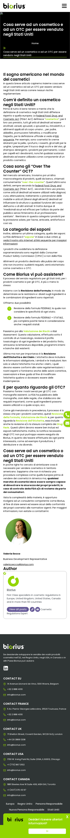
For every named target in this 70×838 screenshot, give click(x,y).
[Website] (32, 609)
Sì (47, 831)
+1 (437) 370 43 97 (9, 789)
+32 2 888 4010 (9, 689)
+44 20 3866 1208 (9, 739)
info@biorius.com (9, 694)
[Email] (37, 609)
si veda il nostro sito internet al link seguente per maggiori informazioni (35, 240)
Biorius (11, 590)
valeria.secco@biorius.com (18, 564)
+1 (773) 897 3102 (9, 764)
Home (35, 43)
